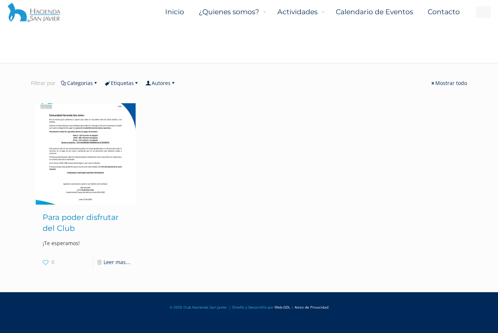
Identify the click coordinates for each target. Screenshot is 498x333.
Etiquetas (122, 83)
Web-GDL (282, 307)
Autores (161, 83)
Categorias (80, 83)
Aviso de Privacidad (311, 307)
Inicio (33, 56)
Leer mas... (117, 262)
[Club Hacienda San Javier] (34, 12)
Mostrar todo (451, 83)
